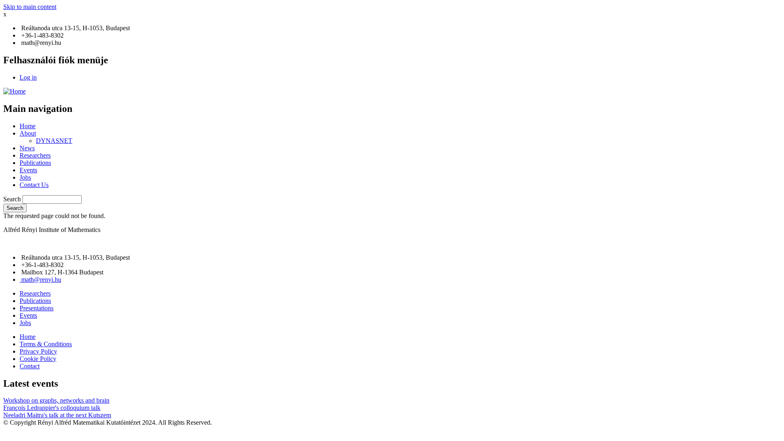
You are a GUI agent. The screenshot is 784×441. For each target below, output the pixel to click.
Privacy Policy (38, 351)
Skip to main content (29, 6)
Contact (30, 366)
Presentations (36, 308)
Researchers (35, 155)
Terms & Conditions (46, 344)
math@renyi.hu (41, 279)
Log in (28, 77)
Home (28, 125)
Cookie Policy (38, 358)
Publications (35, 162)
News (27, 148)
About (28, 133)
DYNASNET (54, 140)
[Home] (14, 91)
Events (28, 170)
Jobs (25, 177)
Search (12, 199)
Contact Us (34, 184)
